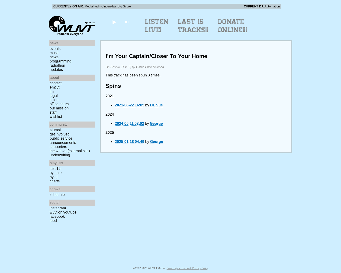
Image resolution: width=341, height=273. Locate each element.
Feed (53, 221)
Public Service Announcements (63, 140)
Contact (55, 83)
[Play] (114, 22)
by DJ (54, 177)
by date (56, 173)
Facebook (57, 216)
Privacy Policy (200, 268)
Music (54, 53)
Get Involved (60, 134)
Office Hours (59, 104)
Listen (54, 100)
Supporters (58, 147)
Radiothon (57, 65)
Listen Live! (157, 25)
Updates (56, 70)
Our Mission (59, 108)
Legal (54, 96)
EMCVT (54, 87)
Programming (60, 61)
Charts (55, 181)
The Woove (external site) (70, 151)
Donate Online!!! (232, 25)
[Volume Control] (127, 22)
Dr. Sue (156, 105)
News (54, 57)
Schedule (57, 195)
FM (52, 91)
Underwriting (60, 155)
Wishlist (56, 116)
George (156, 123)
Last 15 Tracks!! (193, 25)
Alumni (55, 130)
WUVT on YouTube (63, 212)
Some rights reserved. (179, 268)
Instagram (58, 208)
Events (55, 49)
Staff (53, 112)
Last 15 (55, 169)
